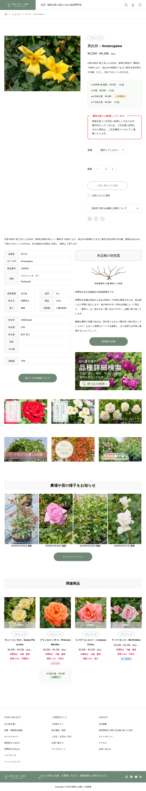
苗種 (90, 150)
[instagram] (126, 776)
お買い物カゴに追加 (107, 185)
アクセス (103, 743)
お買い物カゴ (57, 743)
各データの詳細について (37, 378)
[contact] (136, 776)
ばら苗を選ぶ (10, 724)
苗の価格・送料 (58, 730)
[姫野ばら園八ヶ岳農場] (18, 5)
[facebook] (131, 776)
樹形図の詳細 (108, 341)
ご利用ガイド (57, 724)
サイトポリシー (106, 736)
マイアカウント (58, 749)
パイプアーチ (10, 755)
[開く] (140, 5)
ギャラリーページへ (73, 557)
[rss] (140, 776)
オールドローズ (11, 736)
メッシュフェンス (12, 761)
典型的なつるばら (12, 743)
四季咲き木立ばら (12, 749)
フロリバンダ (96, 38)
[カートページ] (131, 5)
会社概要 (103, 724)
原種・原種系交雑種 (13, 730)
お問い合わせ (105, 749)
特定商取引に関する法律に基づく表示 (116, 730)
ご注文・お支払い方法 (61, 736)
